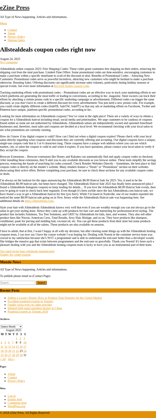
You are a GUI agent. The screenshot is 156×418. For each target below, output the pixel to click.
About (11, 33)
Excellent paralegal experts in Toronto (30, 301)
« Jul (3, 359)
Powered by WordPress (14, 416)
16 (21, 346)
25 (2, 355)
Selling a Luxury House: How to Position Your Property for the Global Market (55, 297)
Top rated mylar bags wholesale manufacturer (27, 251)
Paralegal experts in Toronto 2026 (28, 311)
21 (13, 351)
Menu (3, 23)
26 (5, 355)
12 (5, 346)
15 (17, 346)
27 (9, 355)
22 (17, 351)
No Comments (9, 62)
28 (13, 355)
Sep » (11, 359)
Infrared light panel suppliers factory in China (35, 308)
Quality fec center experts (15, 254)
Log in (12, 396)
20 (9, 351)
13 (9, 346)
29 (17, 355)
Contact (12, 29)
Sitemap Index (16, 40)
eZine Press (14, 7)
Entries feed (15, 399)
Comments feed (17, 402)
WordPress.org (16, 406)
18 (2, 351)
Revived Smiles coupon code (71, 86)
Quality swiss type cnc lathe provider (30, 304)
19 (5, 351)
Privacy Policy (16, 36)
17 (24, 346)
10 (24, 342)
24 (24, 351)
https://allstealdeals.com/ (39, 201)
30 (21, 355)
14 (13, 346)
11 (2, 346)
